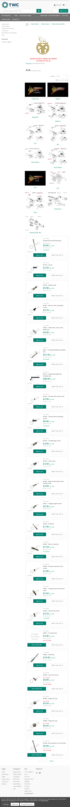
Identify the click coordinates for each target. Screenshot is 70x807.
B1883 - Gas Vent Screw (50, 675)
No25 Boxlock (35, 162)
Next (51, 761)
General (58, 99)
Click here (28, 63)
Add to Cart (63, 11)
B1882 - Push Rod (48, 654)
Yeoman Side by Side (35, 232)
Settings (6, 804)
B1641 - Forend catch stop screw (53, 396)
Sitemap (4, 784)
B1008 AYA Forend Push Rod (52, 240)
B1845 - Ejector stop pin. (51, 544)
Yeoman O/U (57, 209)
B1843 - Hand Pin (48, 524)
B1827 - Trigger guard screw (52, 503)
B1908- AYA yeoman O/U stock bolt (54, 743)
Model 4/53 (35, 117)
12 (60, 80)
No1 (35, 143)
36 (65, 80)
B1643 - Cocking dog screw (52, 441)
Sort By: (52, 76)
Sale (3, 35)
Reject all (15, 804)
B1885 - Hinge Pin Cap (50, 698)
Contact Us (15, 19)
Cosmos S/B (35, 98)
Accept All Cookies (27, 804)
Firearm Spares (6, 26)
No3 (35, 187)
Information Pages (25, 15)
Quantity (29, 251)
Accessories (5, 30)
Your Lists (65, 15)
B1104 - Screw (47, 265)
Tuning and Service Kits (8, 28)
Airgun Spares (5, 24)
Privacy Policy (6, 19)
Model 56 (57, 121)
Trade (16, 15)
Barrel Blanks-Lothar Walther (9, 33)
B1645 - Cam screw (49, 461)
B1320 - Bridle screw (49, 285)
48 (67, 80)
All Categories (6, 15)
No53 (35, 212)
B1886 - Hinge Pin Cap (50, 721)
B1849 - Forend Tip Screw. (51, 611)
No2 (58, 144)
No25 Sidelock (58, 167)
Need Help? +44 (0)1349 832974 (50, 15)
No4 (58, 188)
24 (62, 80)
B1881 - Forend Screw (50, 633)
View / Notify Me (37, 645)
